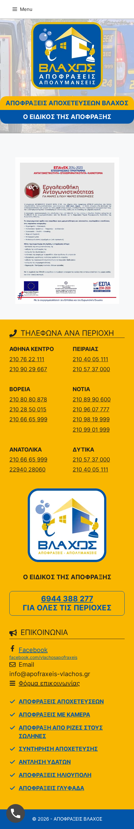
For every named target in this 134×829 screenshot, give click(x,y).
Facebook (33, 650)
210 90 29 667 (28, 369)
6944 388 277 (67, 598)
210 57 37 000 (91, 369)
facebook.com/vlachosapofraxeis (43, 657)
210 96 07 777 (91, 409)
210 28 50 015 (27, 409)
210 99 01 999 (91, 429)
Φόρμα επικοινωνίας (49, 683)
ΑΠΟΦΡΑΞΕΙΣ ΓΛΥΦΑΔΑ (51, 788)
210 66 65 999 (28, 419)
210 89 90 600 (92, 399)
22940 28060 (27, 469)
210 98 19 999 (91, 419)
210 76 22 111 (26, 359)
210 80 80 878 (28, 399)
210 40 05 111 (90, 359)
